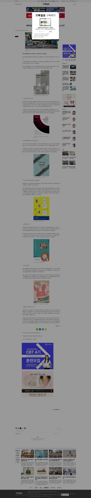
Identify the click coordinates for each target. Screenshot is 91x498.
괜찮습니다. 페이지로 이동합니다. (39, 36)
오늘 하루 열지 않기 (55, 39)
